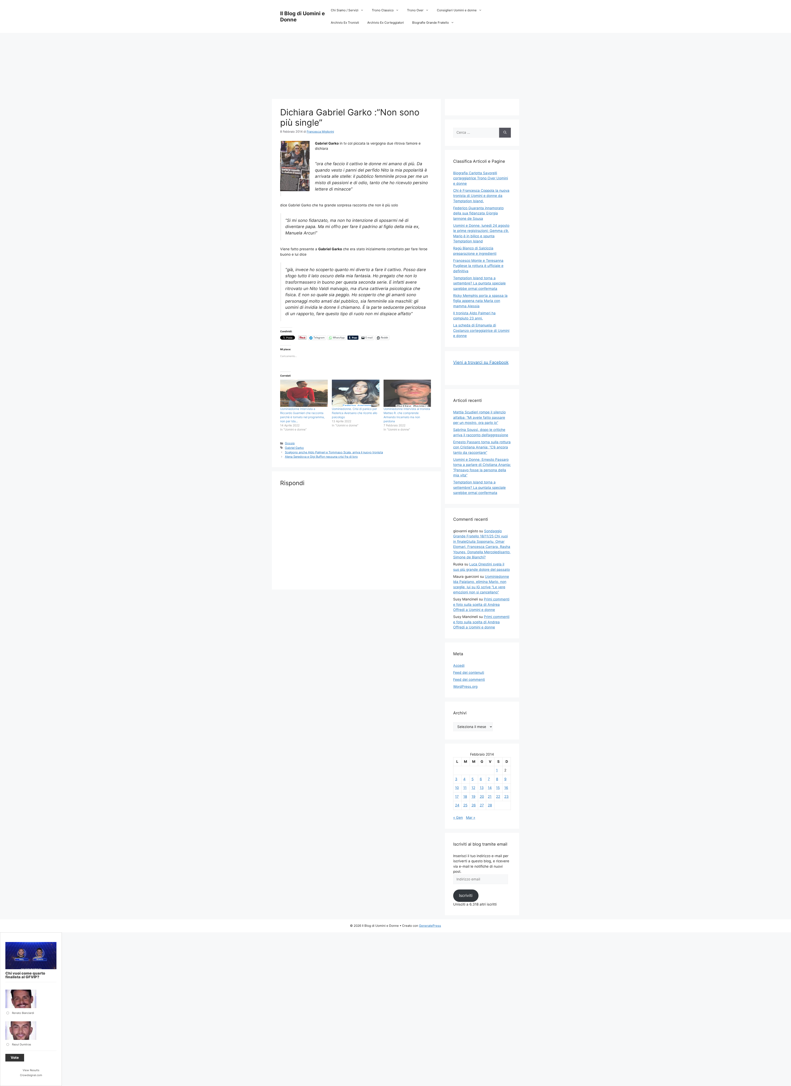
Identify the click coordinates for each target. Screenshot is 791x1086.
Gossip (290, 443)
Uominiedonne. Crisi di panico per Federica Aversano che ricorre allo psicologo (354, 413)
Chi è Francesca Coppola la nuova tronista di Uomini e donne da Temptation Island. (481, 195)
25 (465, 805)
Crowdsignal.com (31, 1075)
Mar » (470, 818)
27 (482, 805)
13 (482, 788)
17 (457, 797)
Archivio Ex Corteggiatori (385, 23)
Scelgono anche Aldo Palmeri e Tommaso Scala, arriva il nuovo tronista (334, 452)
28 (490, 805)
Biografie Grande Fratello (430, 23)
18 (465, 797)
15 (498, 788)
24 (457, 805)
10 (457, 788)
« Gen (458, 818)
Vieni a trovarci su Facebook (481, 362)
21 (489, 797)
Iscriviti (466, 895)
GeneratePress (430, 926)
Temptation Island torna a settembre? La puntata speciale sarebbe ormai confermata (479, 283)
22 (498, 797)
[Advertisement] (395, 64)
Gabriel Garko (294, 447)
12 (473, 788)
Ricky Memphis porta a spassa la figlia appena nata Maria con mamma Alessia (480, 301)
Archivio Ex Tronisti (345, 23)
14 (490, 788)
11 (465, 788)
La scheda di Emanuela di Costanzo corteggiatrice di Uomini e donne (481, 330)
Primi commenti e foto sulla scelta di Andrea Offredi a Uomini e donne (481, 604)
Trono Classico (383, 10)
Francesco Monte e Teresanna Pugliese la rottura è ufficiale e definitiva (478, 266)
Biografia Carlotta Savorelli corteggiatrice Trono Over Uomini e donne (480, 178)
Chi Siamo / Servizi (344, 10)
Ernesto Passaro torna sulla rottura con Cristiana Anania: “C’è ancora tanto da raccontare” (482, 447)
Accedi (459, 666)
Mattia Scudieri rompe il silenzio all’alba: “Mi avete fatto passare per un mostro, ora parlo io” (479, 417)
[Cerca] (505, 133)
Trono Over (415, 10)
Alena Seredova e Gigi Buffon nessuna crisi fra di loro (321, 456)
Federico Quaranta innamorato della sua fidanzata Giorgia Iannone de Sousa (478, 213)
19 (473, 797)
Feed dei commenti (469, 680)
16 (506, 788)
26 (474, 805)
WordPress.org (465, 687)
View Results (31, 1070)
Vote (15, 1058)
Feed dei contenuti (468, 673)
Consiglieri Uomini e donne (457, 10)
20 (482, 797)
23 (506, 797)
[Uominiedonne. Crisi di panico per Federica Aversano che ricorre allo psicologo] (355, 393)
